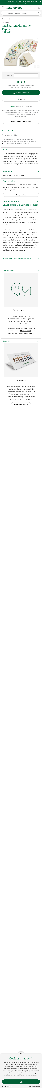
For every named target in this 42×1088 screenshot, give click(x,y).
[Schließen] (40, 1)
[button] (38, 38)
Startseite (5, 19)
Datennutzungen (30, 1064)
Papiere (13, 19)
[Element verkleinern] (35, 66)
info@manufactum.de (26, 333)
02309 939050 (25, 331)
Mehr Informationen (34, 1086)
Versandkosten (29, 85)
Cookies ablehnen (7, 1086)
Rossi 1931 (20, 175)
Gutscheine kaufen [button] (21, 404)
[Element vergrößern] (38, 66)
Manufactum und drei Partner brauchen (16, 1062)
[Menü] (2, 7)
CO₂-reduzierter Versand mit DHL (21, 87)
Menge (9, 75)
